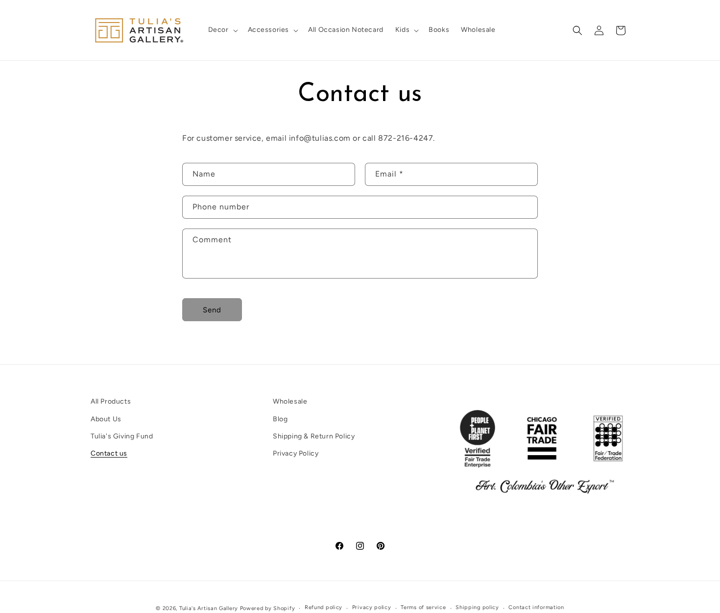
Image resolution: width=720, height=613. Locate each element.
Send (212, 310)
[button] (222, 30)
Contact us (109, 453)
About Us (106, 419)
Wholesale (290, 401)
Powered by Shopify (267, 608)
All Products (111, 401)
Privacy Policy (295, 453)
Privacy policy (371, 607)
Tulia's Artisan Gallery (208, 608)
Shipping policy (477, 607)
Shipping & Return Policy (314, 436)
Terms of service (423, 607)
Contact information (536, 607)
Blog (280, 419)
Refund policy (323, 607)
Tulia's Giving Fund (122, 436)
